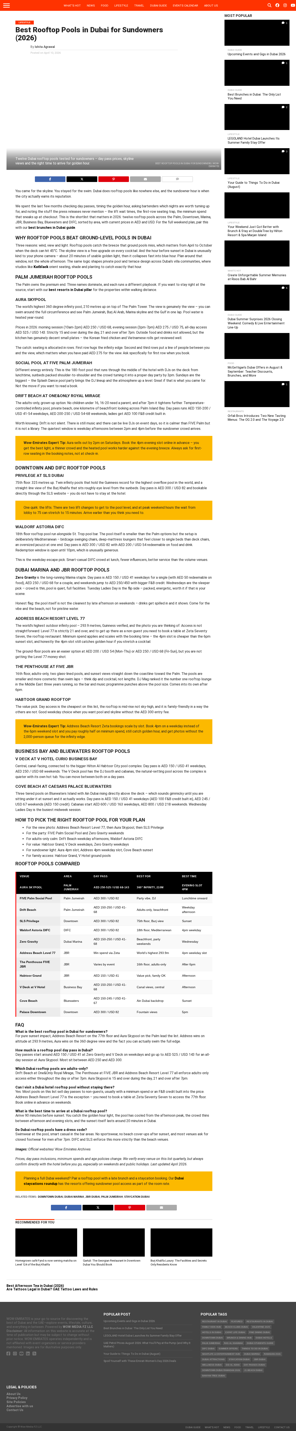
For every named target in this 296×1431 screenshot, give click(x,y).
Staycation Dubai (137, 1196)
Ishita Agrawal (45, 47)
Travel (139, 5)
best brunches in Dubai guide (51, 228)
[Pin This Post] (113, 178)
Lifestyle (121, 5)
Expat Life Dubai (235, 1332)
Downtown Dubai (50, 1196)
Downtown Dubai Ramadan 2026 (221, 1370)
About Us (211, 5)
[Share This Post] (81, 178)
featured (236, 1321)
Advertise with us (20, 1406)
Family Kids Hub (211, 1327)
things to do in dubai (255, 1348)
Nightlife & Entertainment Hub (221, 1354)
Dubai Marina (74, 1196)
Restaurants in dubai (260, 1321)
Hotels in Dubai (211, 1332)
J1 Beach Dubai (253, 1370)
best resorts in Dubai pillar (70, 290)
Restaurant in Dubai (214, 1321)
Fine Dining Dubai (259, 1332)
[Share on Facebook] (50, 178)
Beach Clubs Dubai (236, 1327)
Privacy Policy (17, 1398)
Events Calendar (185, 5)
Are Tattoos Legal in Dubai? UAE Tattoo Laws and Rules (52, 1289)
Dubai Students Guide (260, 1343)
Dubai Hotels (264, 1338)
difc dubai (208, 1348)
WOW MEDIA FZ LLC (78, 1327)
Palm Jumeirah (112, 1196)
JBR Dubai (92, 1196)
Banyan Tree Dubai (213, 1375)
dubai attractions (213, 1359)
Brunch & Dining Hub (239, 1338)
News (91, 5)
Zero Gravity (25, 577)
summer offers (228, 1348)
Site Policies (16, 1402)
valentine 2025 (261, 1327)
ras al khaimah (233, 1343)
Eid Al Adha (233, 1365)
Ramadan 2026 (272, 1354)
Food (104, 5)
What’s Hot (72, 5)
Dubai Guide (158, 5)
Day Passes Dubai (254, 1365)
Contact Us (15, 1410)
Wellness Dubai (212, 1365)
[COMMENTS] (177, 178)
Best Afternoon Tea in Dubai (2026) (35, 1286)
